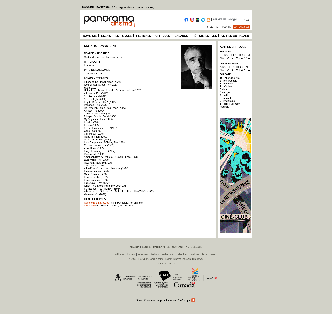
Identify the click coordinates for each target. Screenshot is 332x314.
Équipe (146, 247)
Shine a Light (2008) (95, 99)
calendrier (182, 254)
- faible (224, 95)
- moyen (225, 92)
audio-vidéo (168, 254)
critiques (119, 254)
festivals (155, 254)
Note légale (194, 247)
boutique (194, 254)
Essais (106, 35)
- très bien (226, 86)
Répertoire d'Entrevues (96, 202)
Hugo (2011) (90, 87)
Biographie (90, 205)
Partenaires (161, 247)
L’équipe (226, 27)
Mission (134, 247)
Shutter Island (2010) (95, 96)
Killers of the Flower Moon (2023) (102, 81)
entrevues (143, 254)
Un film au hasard (235, 35)
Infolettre (212, 27)
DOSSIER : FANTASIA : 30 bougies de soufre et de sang (118, 7)
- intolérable (227, 100)
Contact (177, 247)
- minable (226, 98)
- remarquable (228, 80)
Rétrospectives (205, 35)
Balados (181, 35)
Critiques (162, 35)
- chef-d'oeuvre (230, 77)
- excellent (226, 83)
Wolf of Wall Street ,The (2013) (101, 84)
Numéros (90, 35)
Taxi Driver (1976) (94, 165)
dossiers (131, 254)
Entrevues (123, 35)
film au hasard (209, 254)
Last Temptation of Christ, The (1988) (104, 142)
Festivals (143, 35)
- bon (223, 89)
